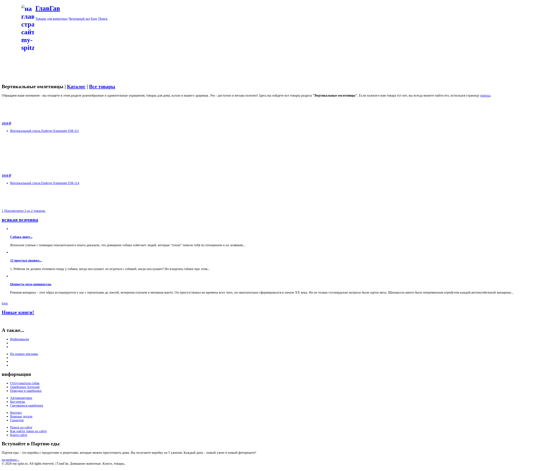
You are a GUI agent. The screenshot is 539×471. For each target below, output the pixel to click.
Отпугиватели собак (25, 383)
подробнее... (10, 460)
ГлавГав (47, 8)
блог (5, 303)
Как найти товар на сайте (28, 431)
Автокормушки (21, 398)
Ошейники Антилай (25, 387)
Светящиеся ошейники (26, 405)
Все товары (102, 86)
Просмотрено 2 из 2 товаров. (25, 211)
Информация (19, 339)
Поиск (103, 18)
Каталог (76, 86)
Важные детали (21, 416)
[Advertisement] (286, 50)
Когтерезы (17, 401)
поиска (485, 95)
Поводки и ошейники (25, 390)
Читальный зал (79, 18)
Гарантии (17, 420)
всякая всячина (20, 219)
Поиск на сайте (21, 427)
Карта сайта (18, 435)
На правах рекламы (24, 354)
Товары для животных (51, 18)
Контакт (16, 412)
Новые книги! (18, 312)
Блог (94, 18)
